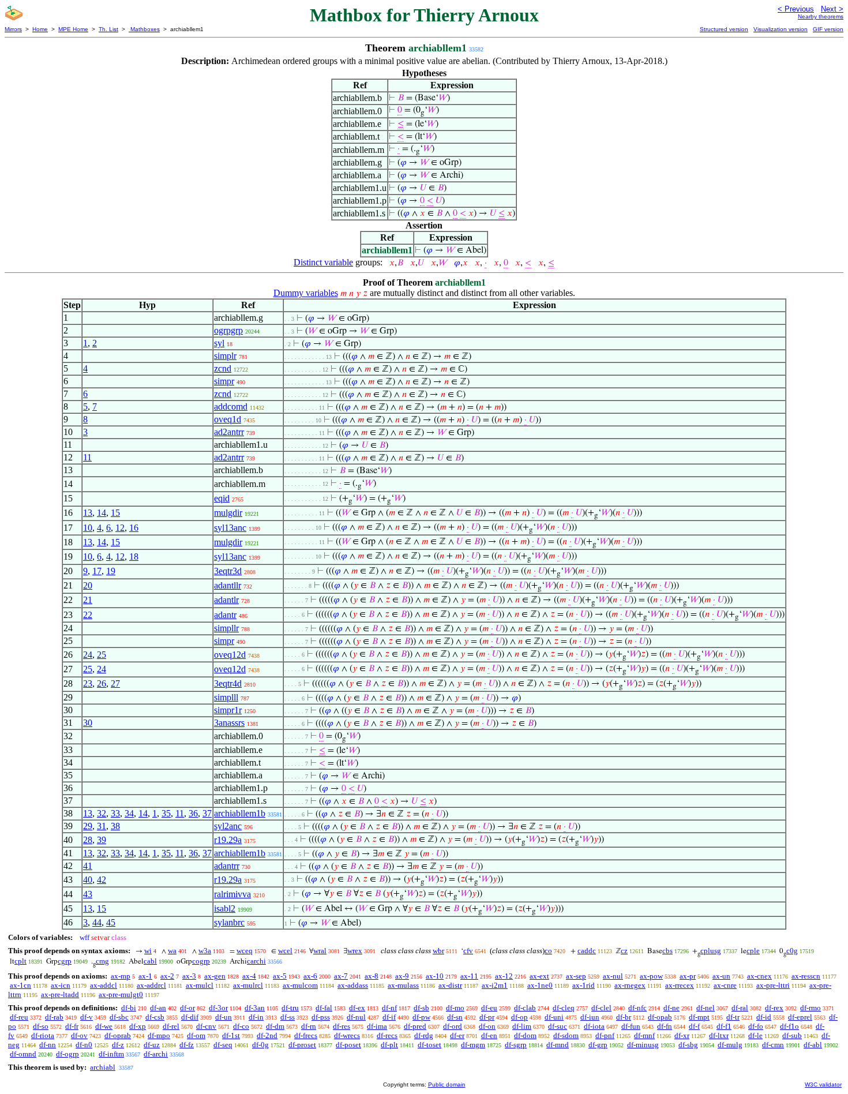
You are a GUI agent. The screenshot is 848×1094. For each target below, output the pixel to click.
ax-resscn (805, 976)
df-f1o (789, 1026)
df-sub (792, 1035)
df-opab (660, 1017)
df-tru (290, 1007)
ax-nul (613, 976)
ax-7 (341, 976)
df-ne (671, 1007)
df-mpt (699, 1017)
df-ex (357, 1007)
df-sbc (119, 1017)
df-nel (705, 1007)
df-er (457, 1035)
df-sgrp (516, 1044)
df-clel (601, 1007)
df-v (86, 1017)
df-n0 (84, 1044)
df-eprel (800, 1017)
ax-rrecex (679, 985)
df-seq (222, 1044)
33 (115, 813)
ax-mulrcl (248, 985)
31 (101, 826)
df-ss (287, 1017)
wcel (285, 950)
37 (207, 813)
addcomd (230, 406)
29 (87, 826)
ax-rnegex (630, 985)
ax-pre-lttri (773, 985)
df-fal (324, 1007)
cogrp (201, 961)
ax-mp (120, 976)
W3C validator (823, 1084)
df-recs (387, 1035)
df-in (256, 1017)
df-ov (79, 1035)
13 (87, 513)
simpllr (226, 628)
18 (133, 556)
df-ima (377, 1026)
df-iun (589, 1017)
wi (148, 950)
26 (101, 683)
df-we (103, 1026)
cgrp (65, 961)
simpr (224, 381)
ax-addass (352, 985)
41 (87, 866)
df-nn (47, 1044)
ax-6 (310, 976)
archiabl (102, 1067)
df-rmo (810, 1007)
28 (87, 840)
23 (87, 683)
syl (219, 343)
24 (87, 655)
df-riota (42, 1035)
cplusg (710, 950)
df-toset (429, 1044)
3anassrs (229, 723)
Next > (832, 9)
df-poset (348, 1044)
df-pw (421, 1017)
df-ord (452, 1026)
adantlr (226, 600)
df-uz (152, 1044)
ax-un (721, 976)
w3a (204, 950)
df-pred (415, 1026)
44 (97, 922)
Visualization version (780, 29)
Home (40, 29)
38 (115, 826)
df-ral (739, 1007)
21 (87, 600)
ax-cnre (725, 985)
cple (753, 950)
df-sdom (566, 1035)
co (548, 950)
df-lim (521, 1026)
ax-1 (145, 976)
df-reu (19, 1017)
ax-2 (167, 976)
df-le (755, 1035)
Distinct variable (323, 262)
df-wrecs (347, 1035)
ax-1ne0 (540, 985)
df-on (487, 1026)
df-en (489, 1035)
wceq (245, 950)
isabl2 (224, 908)
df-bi (128, 1007)
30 (87, 723)
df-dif (189, 1017)
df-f (694, 1026)
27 (115, 683)
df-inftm (111, 1054)
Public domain (447, 1084)
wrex (354, 950)
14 (101, 513)
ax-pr (688, 976)
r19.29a (228, 840)
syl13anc (230, 528)
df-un (223, 1017)
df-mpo (159, 1035)
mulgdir (228, 513)
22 (87, 615)
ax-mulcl (199, 985)
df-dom (525, 1035)
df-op (519, 1017)
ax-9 (402, 976)
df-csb (154, 1017)
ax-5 (280, 976)
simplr (225, 356)
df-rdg (423, 1035)
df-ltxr (719, 1035)
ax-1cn (20, 985)
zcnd (222, 368)
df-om (196, 1035)
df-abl (813, 1044)
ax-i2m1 (495, 985)
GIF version (828, 29)
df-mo (455, 1007)
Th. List (108, 29)
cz (624, 950)
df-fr (71, 1026)
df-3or (218, 1007)
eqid (222, 498)
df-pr (486, 1017)
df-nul (356, 1017)
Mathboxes (144, 29)
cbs (667, 950)
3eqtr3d (228, 571)
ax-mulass (403, 985)
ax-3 (189, 976)
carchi (256, 961)
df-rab (54, 1017)
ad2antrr (229, 432)
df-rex (774, 1007)
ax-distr (450, 985)
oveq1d (227, 419)
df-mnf (644, 1035)
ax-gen (215, 976)
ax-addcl (103, 985)
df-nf (389, 1007)
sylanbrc (229, 922)
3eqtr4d (228, 683)
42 (101, 880)
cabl (150, 961)
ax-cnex (759, 976)
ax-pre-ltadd (60, 994)
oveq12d (230, 655)
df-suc (557, 1026)
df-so (40, 1026)
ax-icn (60, 985)
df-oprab (117, 1035)
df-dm (275, 1026)
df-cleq (564, 1007)
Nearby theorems (820, 16)
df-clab (525, 1007)
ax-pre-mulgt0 (121, 994)
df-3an (255, 1007)
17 (97, 571)
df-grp (597, 1044)
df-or (187, 1007)
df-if (389, 1017)
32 (101, 813)
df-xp (137, 1026)
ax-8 (371, 976)
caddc (586, 950)
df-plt (389, 1044)
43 (87, 894)
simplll (226, 697)
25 (101, 655)
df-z (118, 1044)
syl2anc (228, 826)
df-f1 (723, 1026)
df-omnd (23, 1054)
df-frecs (305, 1035)
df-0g (260, 1044)
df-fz (186, 1044)
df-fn (664, 1026)
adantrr (226, 866)
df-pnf (604, 1035)
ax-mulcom (300, 985)
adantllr (227, 585)
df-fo (755, 1026)
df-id (763, 1017)
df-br (623, 1017)
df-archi (156, 1054)
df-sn (455, 1017)
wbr (438, 950)
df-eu (489, 1007)
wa (172, 950)
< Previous (796, 9)
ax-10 (435, 976)
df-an (158, 1007)
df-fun (630, 1026)
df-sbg (688, 1044)
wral (320, 950)
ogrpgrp (228, 330)
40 (87, 880)
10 (87, 528)
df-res (341, 1026)
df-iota (594, 1026)
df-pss (321, 1017)
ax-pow (651, 976)
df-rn (308, 1026)
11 (87, 457)
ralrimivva (232, 894)
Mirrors (13, 29)
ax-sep (576, 976)
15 (115, 513)
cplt (20, 961)
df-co (241, 1026)
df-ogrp (67, 1054)
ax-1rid (583, 985)
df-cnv (206, 1026)
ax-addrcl (151, 985)
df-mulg (730, 1044)
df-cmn (773, 1044)
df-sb (421, 1007)
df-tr (733, 1017)
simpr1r (228, 710)
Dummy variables (305, 293)
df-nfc (637, 1007)
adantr (225, 615)
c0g (792, 950)
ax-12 (504, 976)
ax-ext (539, 976)
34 (129, 813)
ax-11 (469, 976)
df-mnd (557, 1044)
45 (110, 922)
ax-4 (249, 976)
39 (101, 840)
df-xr (681, 1035)
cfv (468, 950)
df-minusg (643, 1044)
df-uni (554, 1017)
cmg (102, 961)
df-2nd (267, 1035)
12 (120, 528)
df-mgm (473, 1044)
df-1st (231, 1035)
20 (87, 585)
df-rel (171, 1026)
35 (166, 813)
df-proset (302, 1044)
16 (133, 528)
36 (193, 813)
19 (110, 571)
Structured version (724, 29)
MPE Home (73, 29)
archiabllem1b (239, 813)
